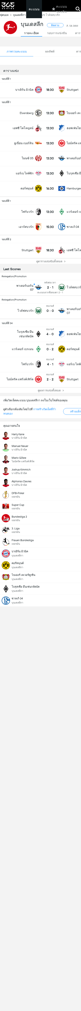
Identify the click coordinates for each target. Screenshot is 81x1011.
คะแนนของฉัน (61, 9)
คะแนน (34, 9)
